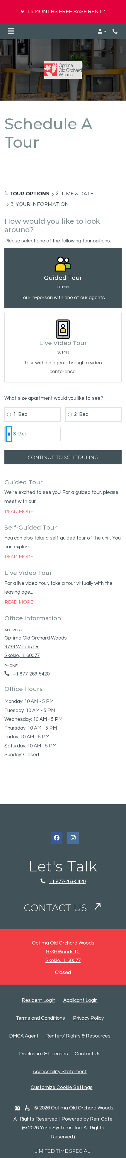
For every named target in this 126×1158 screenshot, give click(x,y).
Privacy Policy (89, 1018)
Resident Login (40, 1000)
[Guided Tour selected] (63, 278)
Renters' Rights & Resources (79, 1036)
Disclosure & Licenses (44, 1054)
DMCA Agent (25, 1036)
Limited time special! (63, 1151)
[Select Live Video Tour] (63, 347)
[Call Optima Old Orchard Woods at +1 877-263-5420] (115, 31)
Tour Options (29, 194)
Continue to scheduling (63, 457)
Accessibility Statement (61, 1071)
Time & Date (77, 194)
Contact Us (56, 908)
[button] (63, 11)
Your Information (42, 204)
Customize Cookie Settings (62, 1087)
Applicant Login (81, 1000)
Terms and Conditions (41, 1018)
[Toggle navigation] (11, 31)
